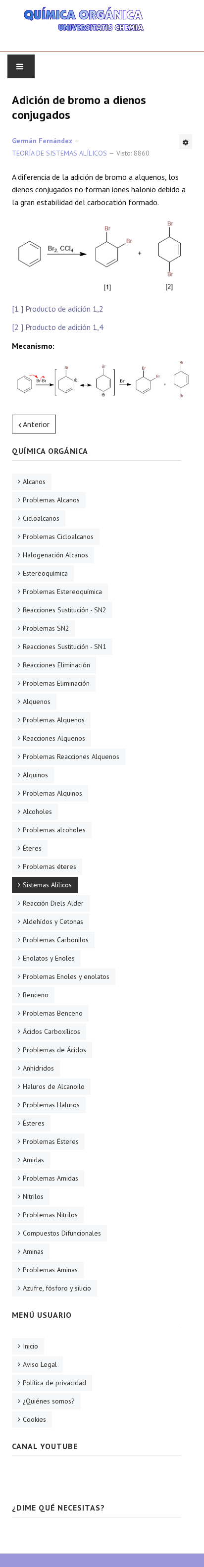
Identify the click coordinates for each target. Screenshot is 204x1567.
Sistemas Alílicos (47, 884)
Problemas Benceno (53, 1013)
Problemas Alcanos (51, 499)
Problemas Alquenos (54, 719)
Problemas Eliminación (56, 683)
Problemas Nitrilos (50, 1214)
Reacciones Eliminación (56, 664)
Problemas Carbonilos (56, 939)
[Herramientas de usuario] (185, 141)
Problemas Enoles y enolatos (66, 976)
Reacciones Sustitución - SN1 (64, 646)
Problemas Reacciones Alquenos (71, 756)
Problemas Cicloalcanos (58, 536)
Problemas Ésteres (51, 1141)
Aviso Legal (40, 1364)
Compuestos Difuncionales (62, 1233)
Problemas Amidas (50, 1178)
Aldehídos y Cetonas (53, 921)
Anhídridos (38, 1068)
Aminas (33, 1251)
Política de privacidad (54, 1382)
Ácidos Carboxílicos (51, 1031)
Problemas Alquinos (52, 793)
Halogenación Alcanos (55, 554)
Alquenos (37, 701)
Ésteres (34, 1123)
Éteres (32, 848)
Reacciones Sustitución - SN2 (64, 609)
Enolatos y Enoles (49, 958)
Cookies (34, 1419)
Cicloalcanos (41, 518)
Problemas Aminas (50, 1269)
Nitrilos (33, 1196)
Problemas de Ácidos (54, 1049)
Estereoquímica (45, 573)
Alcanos (34, 481)
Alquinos (35, 774)
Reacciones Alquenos (54, 738)
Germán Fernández (42, 140)
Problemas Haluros (51, 1104)
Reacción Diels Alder (53, 903)
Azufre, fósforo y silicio (57, 1288)
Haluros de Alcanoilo (54, 1086)
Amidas (33, 1159)
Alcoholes (37, 811)
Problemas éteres (49, 866)
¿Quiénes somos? (49, 1401)
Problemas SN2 (46, 628)
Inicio (30, 1346)
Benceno (36, 994)
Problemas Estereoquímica (62, 591)
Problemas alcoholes (54, 829)
